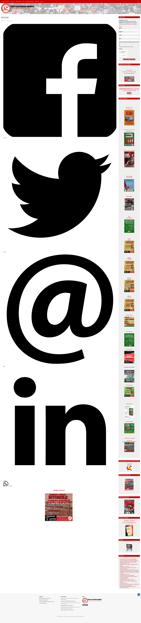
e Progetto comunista (129, 524)
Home (3, 1)
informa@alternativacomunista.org (67, 605)
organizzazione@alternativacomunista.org (46, 601)
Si (119, 43)
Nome (120, 28)
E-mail (120, 35)
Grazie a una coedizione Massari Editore (129, 522)
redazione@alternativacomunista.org (67, 609)
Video (41, 1)
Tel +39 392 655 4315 (43, 603)
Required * (120, 26)
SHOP (23, 1)
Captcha (120, 48)
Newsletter (7, 1)
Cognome (120, 31)
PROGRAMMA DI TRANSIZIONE (129, 520)
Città (120, 38)
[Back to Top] (139, 594)
